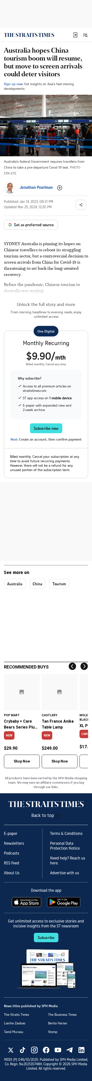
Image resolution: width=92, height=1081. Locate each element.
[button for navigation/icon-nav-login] (75, 35)
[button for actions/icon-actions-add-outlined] (60, 188)
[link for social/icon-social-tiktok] (22, 1050)
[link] (29, 35)
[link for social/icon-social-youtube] (58, 1050)
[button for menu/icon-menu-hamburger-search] (85, 35)
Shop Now (22, 761)
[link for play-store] (64, 902)
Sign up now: (13, 83)
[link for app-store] (27, 902)
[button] (75, 35)
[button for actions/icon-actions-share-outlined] (81, 205)
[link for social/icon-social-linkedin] (81, 1050)
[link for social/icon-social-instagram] (34, 1050)
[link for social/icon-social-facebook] (46, 1050)
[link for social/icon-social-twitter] (11, 1050)
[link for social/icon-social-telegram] (70, 1050)
